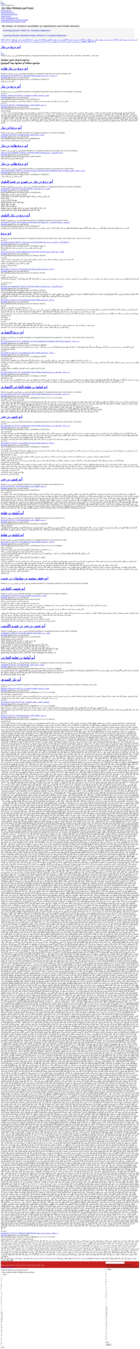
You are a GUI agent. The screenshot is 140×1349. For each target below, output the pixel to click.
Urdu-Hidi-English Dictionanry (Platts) (13, 22)
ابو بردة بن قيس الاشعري (56, 40)
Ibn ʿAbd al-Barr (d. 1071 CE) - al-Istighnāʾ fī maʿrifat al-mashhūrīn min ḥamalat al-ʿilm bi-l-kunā (40, 341)
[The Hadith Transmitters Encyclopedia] (1, 2)
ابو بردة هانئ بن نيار (56, 41)
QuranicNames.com (7, 12)
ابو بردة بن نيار (35, 40)
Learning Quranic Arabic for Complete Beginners (26, 30)
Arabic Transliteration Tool (9, 18)
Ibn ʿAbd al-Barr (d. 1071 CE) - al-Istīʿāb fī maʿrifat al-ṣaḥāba (35, 372)
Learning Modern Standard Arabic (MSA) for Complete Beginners (35, 35)
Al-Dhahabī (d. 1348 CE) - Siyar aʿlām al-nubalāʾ (25, 189)
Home (3, 3)
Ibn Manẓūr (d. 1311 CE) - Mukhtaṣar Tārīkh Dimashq (29, 1233)
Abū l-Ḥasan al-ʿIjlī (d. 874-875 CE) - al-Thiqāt (25, 702)
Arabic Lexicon (6, 16)
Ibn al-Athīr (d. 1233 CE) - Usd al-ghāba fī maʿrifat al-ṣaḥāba (27, 269)
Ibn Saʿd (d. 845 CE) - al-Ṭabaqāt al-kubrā (23, 105)
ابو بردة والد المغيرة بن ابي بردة (14, 41)
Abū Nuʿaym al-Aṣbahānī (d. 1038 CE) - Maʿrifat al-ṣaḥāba (32, 153)
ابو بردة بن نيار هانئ (20, 40)
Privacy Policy (4, 1267)
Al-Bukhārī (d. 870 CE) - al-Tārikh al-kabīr (22, 135)
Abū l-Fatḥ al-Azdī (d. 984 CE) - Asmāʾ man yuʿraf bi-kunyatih (35, 242)
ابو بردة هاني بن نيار (37, 41)
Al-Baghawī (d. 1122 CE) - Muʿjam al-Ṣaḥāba (24, 595)
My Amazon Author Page (9, 14)
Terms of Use (11, 1267)
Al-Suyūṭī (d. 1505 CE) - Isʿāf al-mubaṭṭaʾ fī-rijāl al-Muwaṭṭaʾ (35, 222)
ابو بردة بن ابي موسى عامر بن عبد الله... (101, 40)
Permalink (4, 77)
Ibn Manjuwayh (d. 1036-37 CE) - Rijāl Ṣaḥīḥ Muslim (29, 75)
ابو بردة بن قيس (76, 40)
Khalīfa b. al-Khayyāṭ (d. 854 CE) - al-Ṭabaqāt (25, 95)
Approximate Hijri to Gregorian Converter (14, 20)
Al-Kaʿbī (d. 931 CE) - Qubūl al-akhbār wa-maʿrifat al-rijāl (32, 252)
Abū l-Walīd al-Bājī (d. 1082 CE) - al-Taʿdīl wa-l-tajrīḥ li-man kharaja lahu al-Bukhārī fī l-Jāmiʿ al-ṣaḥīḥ (43, 171)
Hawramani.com (6, 10)
